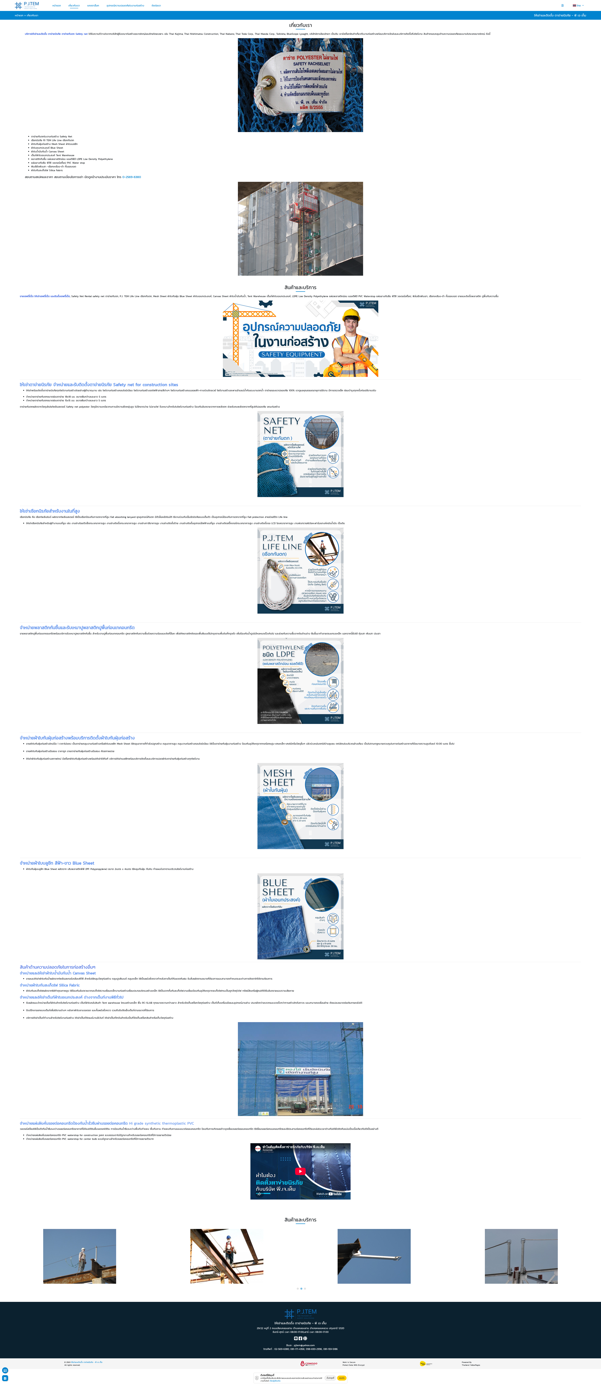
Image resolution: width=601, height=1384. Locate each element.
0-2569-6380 (131, 177)
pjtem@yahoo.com (304, 1345)
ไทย (579, 5)
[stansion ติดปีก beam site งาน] (79, 1256)
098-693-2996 (314, 1349)
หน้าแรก (56, 5)
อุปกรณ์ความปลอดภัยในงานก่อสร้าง (125, 5)
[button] (298, 1289)
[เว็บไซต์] (305, 1339)
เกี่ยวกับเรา (74, 5)
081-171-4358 (297, 1349)
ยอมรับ (341, 1378)
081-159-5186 (330, 1349)
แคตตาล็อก (93, 5)
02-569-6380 (281, 1349)
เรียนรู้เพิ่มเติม (275, 1380)
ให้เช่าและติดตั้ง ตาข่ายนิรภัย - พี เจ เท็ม (86, 1362)
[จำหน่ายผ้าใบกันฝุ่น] (521, 1256)
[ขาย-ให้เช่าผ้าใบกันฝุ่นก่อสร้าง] (374, 1256)
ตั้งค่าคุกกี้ (330, 1378)
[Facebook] (300, 1339)
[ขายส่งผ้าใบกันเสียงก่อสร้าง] (226, 1256)
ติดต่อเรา (156, 5)
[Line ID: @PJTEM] (296, 1339)
